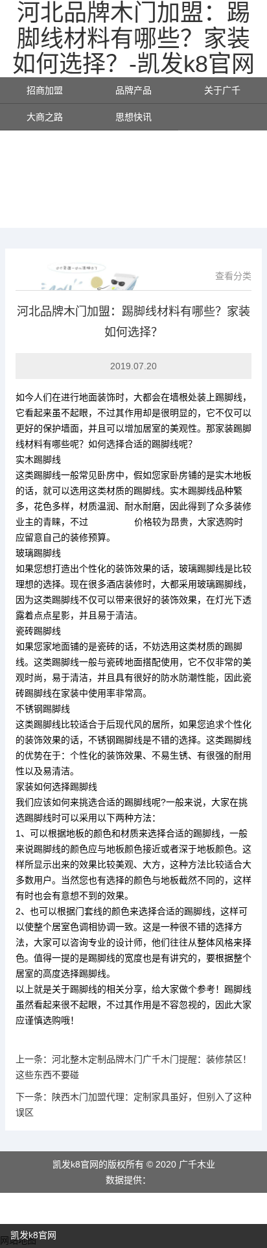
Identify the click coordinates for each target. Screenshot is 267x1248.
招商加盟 (45, 90)
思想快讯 (133, 117)
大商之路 (45, 117)
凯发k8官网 (111, 522)
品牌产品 (133, 90)
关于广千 (222, 90)
